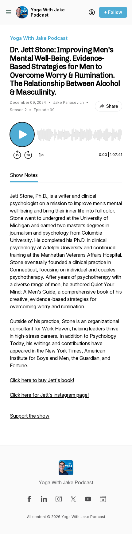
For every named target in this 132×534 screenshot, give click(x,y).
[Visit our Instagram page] (59, 499)
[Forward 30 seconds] (28, 154)
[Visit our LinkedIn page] (44, 499)
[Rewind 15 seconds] (17, 154)
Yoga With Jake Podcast (48, 12)
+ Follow (113, 12)
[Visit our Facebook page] (29, 499)
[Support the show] (91, 12)
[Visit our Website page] (103, 499)
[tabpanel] (66, 309)
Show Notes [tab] (24, 175)
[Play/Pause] (22, 134)
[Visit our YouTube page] (88, 499)
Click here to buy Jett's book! (42, 380)
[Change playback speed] (41, 154)
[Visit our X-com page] (73, 499)
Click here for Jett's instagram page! (49, 395)
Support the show (29, 416)
